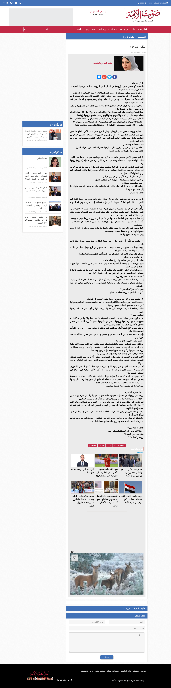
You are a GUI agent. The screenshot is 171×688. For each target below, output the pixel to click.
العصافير (92, 445)
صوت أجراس (42, 158)
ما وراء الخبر (103, 29)
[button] (72, 552)
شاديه (101, 445)
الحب (109, 445)
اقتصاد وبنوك (90, 29)
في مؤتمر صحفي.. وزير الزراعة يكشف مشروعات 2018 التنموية (36, 220)
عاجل (133, 29)
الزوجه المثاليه (119, 445)
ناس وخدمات (87, 671)
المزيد (78, 29)
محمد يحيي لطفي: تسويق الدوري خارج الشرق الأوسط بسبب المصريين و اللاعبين (36, 134)
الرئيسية (141, 29)
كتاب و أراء (128, 37)
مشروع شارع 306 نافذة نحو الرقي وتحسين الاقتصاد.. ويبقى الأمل (36, 205)
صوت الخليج (100, 671)
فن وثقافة (124, 29)
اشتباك (114, 29)
